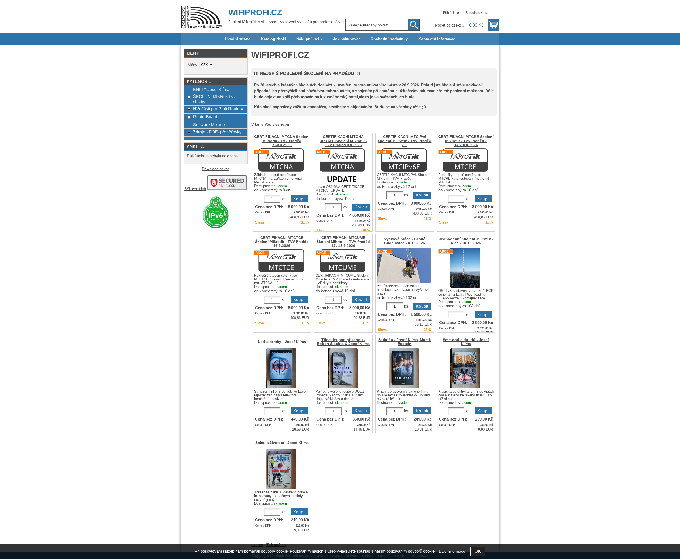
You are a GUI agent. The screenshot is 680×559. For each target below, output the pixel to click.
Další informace (452, 551)
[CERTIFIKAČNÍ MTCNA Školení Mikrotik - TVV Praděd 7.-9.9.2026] (281, 160)
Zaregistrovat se (477, 13)
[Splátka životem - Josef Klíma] (281, 469)
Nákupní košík (309, 39)
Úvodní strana (237, 39)
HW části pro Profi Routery (218, 108)
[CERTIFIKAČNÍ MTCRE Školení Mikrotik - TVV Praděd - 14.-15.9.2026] (465, 160)
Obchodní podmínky (389, 39)
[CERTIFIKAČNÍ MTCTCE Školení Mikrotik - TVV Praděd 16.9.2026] (281, 260)
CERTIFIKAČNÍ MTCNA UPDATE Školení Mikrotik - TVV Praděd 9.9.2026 (343, 141)
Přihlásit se (451, 13)
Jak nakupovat (346, 39)
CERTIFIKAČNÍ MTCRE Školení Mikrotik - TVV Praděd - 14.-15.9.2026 (466, 141)
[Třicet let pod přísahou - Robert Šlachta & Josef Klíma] (343, 368)
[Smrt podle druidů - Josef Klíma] (465, 368)
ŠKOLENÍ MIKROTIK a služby (215, 99)
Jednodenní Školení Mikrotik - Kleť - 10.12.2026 (466, 241)
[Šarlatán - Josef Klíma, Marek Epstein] (404, 368)
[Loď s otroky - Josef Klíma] (281, 368)
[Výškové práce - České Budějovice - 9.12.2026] (404, 265)
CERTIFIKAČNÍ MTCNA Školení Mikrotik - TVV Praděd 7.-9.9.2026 (281, 141)
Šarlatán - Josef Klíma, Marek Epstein (404, 342)
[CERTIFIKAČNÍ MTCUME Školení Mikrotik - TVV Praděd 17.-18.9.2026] (343, 260)
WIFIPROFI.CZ (255, 12)
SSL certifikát (195, 189)
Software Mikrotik (209, 124)
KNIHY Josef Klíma (211, 89)
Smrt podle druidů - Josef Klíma (466, 342)
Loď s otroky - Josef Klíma (282, 342)
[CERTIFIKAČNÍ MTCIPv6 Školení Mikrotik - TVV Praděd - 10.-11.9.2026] (404, 160)
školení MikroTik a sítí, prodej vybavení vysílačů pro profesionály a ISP (289, 22)
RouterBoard (205, 116)
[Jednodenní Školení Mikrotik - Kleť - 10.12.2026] (465, 268)
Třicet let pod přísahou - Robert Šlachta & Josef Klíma (343, 342)
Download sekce (216, 169)
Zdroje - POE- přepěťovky (217, 131)
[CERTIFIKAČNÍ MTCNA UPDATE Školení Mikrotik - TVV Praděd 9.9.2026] (343, 166)
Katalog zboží (273, 39)
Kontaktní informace (436, 39)
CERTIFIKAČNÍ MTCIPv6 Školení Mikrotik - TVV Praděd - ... (404, 141)
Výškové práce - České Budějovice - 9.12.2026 (404, 241)
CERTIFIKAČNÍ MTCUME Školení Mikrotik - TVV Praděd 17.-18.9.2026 (343, 242)
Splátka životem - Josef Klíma (282, 443)
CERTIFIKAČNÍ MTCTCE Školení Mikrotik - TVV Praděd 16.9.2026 (282, 242)
